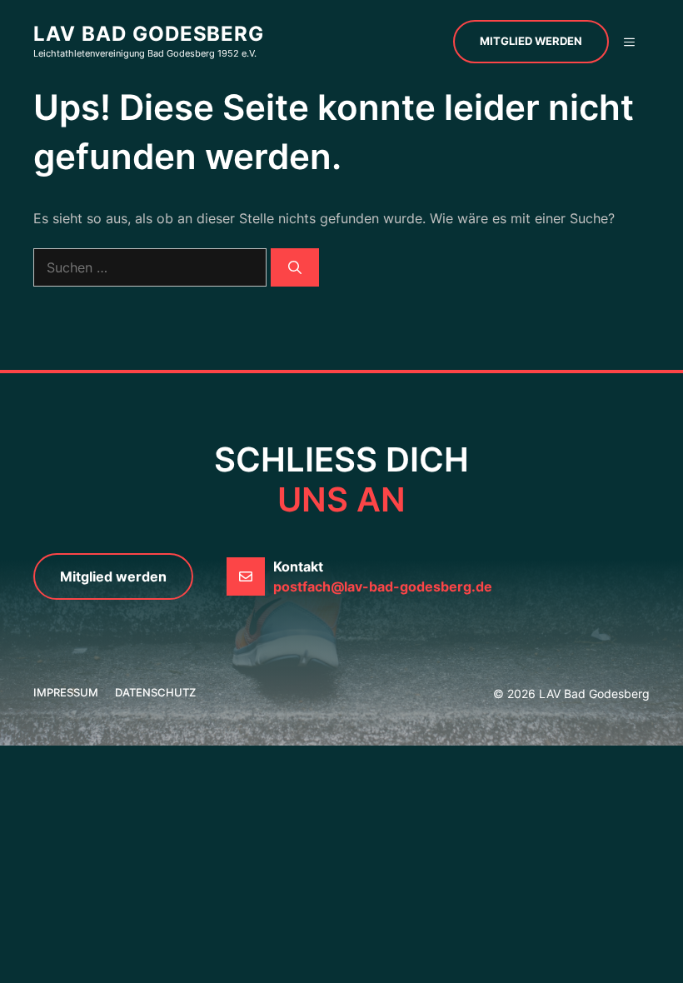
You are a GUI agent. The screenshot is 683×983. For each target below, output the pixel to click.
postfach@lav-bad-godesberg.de (382, 586)
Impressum (65, 692)
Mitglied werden (531, 40)
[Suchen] (295, 267)
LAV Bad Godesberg (148, 34)
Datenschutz (155, 692)
